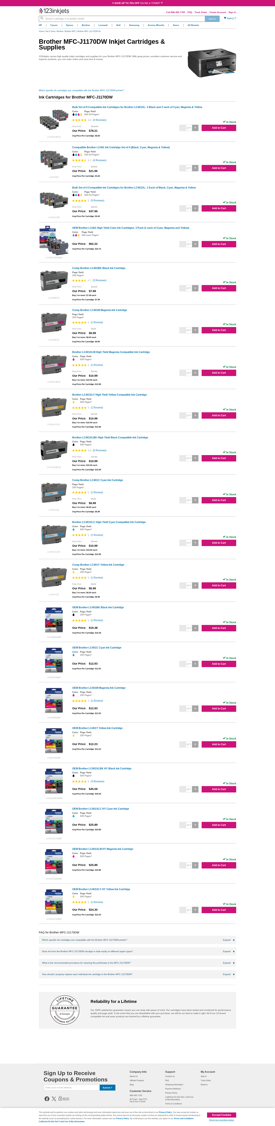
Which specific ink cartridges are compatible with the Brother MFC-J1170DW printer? (81, 90)
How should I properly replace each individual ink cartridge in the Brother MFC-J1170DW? (136, 974)
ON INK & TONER (137, 3)
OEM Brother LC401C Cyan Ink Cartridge (96, 647)
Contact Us (170, 1076)
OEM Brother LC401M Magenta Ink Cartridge (99, 688)
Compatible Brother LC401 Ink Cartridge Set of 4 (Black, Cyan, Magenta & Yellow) (121, 147)
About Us (134, 1076)
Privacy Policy (171, 1093)
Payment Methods (173, 1089)
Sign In (232, 12)
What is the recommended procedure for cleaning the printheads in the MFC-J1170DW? (136, 963)
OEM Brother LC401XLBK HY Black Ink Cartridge (101, 768)
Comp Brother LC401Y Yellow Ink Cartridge (98, 564)
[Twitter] (54, 1100)
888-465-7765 (178, 12)
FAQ (189, 12)
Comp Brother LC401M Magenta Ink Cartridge (99, 310)
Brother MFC (70, 31)
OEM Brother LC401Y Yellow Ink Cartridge (97, 728)
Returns (204, 1085)
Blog (132, 1085)
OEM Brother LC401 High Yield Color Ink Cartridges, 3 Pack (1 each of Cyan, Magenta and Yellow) (130, 228)
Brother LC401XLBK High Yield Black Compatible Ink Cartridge (110, 437)
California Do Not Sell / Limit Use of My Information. (62, 1121)
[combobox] (129, 19)
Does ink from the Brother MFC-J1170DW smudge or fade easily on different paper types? (136, 951)
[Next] (162, 3)
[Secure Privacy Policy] (64, 1100)
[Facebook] (47, 1100)
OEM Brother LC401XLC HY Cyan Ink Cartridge (100, 808)
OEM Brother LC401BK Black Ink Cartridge (98, 607)
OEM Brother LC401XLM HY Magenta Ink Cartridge (102, 849)
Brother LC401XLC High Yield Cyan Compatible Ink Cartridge (109, 522)
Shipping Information (174, 1085)
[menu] (137, 26)
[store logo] (54, 11)
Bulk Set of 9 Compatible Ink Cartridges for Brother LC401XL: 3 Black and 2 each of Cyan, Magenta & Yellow (137, 107)
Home (42, 31)
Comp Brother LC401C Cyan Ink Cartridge (97, 480)
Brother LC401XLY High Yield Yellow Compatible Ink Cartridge (109, 394)
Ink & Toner (51, 31)
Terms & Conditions (173, 1104)
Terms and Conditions (184, 1118)
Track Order (200, 12)
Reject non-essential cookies (221, 1120)
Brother (60, 31)
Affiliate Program (137, 1080)
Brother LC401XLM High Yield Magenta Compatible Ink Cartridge (111, 352)
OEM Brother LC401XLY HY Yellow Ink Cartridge (101, 889)
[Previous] (113, 3)
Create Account (217, 12)
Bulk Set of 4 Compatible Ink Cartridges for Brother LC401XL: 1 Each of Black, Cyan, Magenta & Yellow (134, 187)
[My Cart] (230, 18)
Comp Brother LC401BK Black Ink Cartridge (98, 268)
